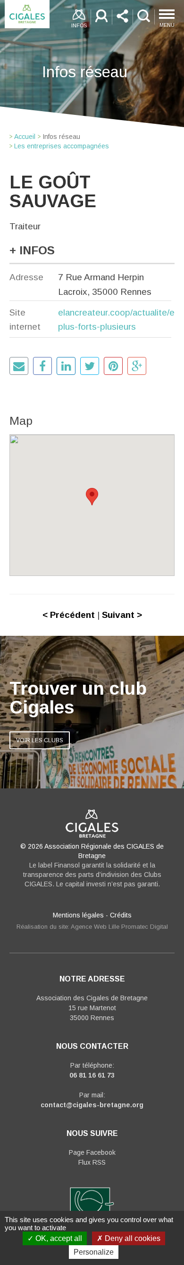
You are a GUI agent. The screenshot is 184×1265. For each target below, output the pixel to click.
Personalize (94, 1252)
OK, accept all (57, 1238)
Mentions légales (78, 915)
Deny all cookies (131, 1238)
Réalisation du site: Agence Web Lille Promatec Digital (92, 926)
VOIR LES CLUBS (39, 740)
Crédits (121, 915)
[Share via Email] (18, 366)
